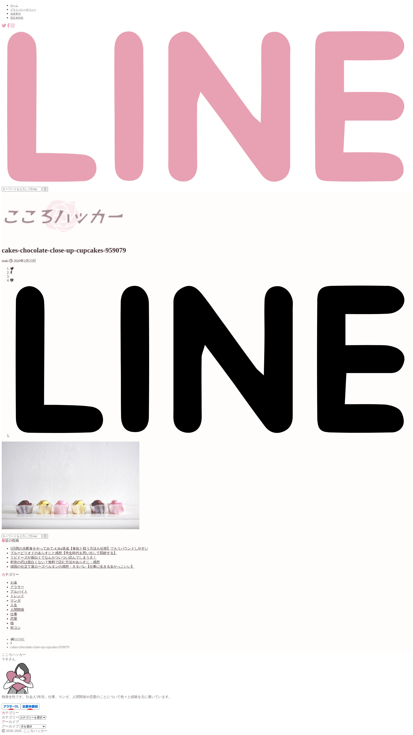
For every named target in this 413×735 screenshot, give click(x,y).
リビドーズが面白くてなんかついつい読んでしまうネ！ (53, 557)
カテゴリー (10, 717)
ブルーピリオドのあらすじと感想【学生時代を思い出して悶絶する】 (63, 553)
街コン (15, 628)
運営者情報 (16, 17)
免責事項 (15, 13)
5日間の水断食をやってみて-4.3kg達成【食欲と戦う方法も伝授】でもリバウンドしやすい (79, 548)
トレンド (17, 596)
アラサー (17, 587)
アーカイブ (10, 726)
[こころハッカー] (63, 231)
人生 (13, 605)
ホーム (14, 5)
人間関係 (17, 609)
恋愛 (13, 618)
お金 (13, 582)
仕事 (13, 614)
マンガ (15, 600)
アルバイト (19, 591)
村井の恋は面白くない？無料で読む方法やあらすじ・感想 (55, 562)
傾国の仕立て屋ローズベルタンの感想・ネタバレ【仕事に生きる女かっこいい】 (72, 566)
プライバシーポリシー (23, 9)
